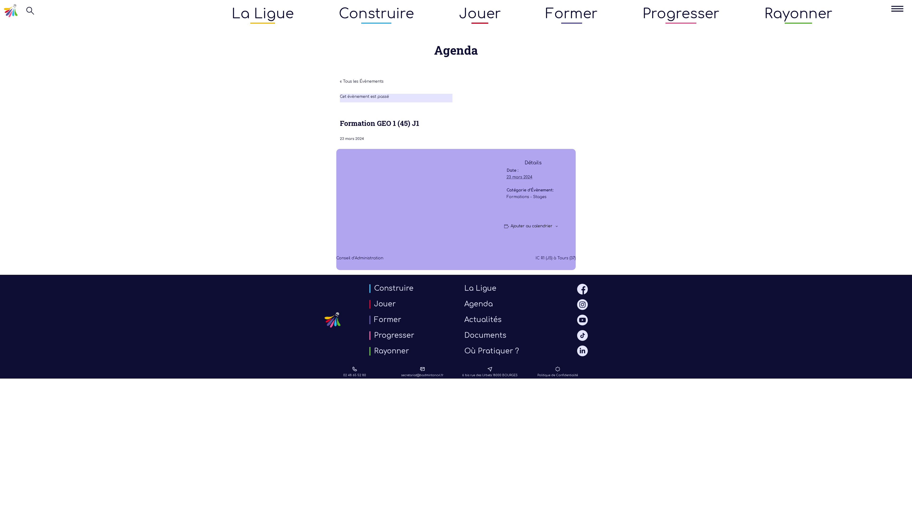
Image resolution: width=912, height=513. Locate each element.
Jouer (480, 13)
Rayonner (798, 13)
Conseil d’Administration (359, 258)
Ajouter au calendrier (531, 226)
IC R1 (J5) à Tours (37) (556, 258)
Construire (376, 13)
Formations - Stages (526, 197)
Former (572, 13)
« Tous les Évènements (362, 81)
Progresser (680, 13)
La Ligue (263, 13)
